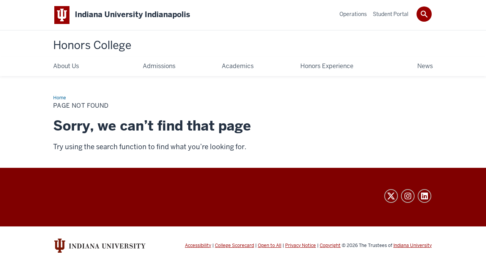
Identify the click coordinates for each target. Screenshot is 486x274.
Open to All (269, 245)
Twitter (391, 196)
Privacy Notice (300, 245)
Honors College (92, 45)
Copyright (330, 245)
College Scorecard (234, 245)
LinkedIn (424, 196)
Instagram (408, 196)
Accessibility (198, 245)
